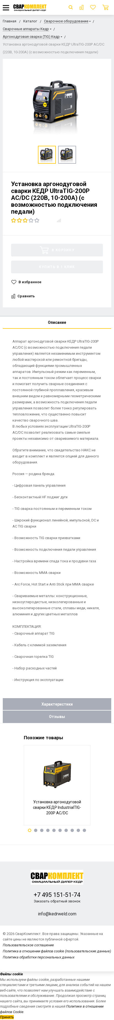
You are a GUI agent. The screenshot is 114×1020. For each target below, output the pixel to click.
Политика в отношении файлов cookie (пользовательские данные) (57, 951)
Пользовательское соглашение (28, 945)
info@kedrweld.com (57, 913)
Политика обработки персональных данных (38, 957)
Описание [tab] (57, 322)
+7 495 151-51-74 (57, 894)
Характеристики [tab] (57, 704)
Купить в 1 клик (57, 267)
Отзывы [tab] (57, 716)
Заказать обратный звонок (57, 901)
